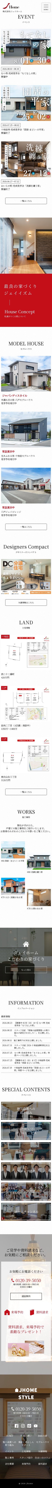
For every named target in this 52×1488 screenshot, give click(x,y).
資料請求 (42, 1312)
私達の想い (26, 1435)
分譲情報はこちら (26, 602)
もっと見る (26, 969)
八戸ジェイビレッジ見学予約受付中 (11, 512)
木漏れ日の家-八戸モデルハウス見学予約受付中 (17, 400)
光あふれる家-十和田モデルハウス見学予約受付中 (18, 456)
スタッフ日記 (26, 1191)
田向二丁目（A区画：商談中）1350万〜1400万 (16, 727)
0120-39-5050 (28, 1280)
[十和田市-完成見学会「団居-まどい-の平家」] (26, 119)
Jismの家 (42, 1435)
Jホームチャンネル (26, 1211)
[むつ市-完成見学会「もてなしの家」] (26, 63)
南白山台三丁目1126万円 (9, 778)
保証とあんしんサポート (26, 1443)
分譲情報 (42, 1451)
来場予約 (17, 1312)
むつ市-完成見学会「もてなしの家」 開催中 (19, 72)
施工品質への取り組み (26, 1110)
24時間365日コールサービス (26, 1131)
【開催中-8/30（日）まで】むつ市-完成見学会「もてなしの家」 (32, 1024)
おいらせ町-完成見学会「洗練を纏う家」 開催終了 (21, 185)
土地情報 (26, 1451)
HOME (9, 1435)
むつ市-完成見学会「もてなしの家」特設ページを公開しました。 (32, 1054)
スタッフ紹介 (26, 1171)
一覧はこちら (26, 200)
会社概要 (9, 1463)
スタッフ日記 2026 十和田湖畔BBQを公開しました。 (32, 1046)
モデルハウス (42, 1442)
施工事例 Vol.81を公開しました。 (28, 1040)
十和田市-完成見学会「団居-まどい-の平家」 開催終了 (23, 129)
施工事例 (9, 1457)
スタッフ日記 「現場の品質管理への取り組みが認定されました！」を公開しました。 (32, 1033)
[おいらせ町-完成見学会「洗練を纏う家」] (26, 175)
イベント (9, 1451)
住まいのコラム (26, 1151)
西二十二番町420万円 (7, 676)
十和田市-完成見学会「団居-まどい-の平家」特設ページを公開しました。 (32, 1069)
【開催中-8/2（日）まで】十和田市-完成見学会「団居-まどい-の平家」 (32, 1061)
